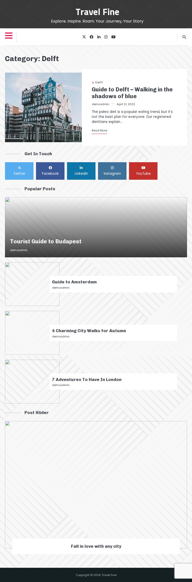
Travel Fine (97, 12)
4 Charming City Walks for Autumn (89, 330)
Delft (99, 82)
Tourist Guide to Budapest (46, 241)
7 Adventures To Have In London (87, 379)
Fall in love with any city (96, 546)
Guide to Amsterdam (74, 281)
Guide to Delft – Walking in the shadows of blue (132, 93)
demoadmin (100, 104)
